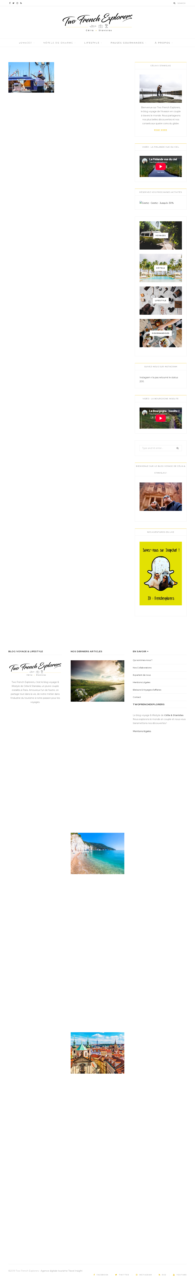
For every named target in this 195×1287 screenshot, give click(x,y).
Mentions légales (142, 731)
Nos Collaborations (142, 667)
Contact (137, 697)
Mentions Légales (141, 682)
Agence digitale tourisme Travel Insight (61, 1270)
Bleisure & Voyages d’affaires (147, 690)
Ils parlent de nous (142, 675)
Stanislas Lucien (26, 48)
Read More (160, 130)
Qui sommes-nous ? (142, 660)
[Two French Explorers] (97, 22)
